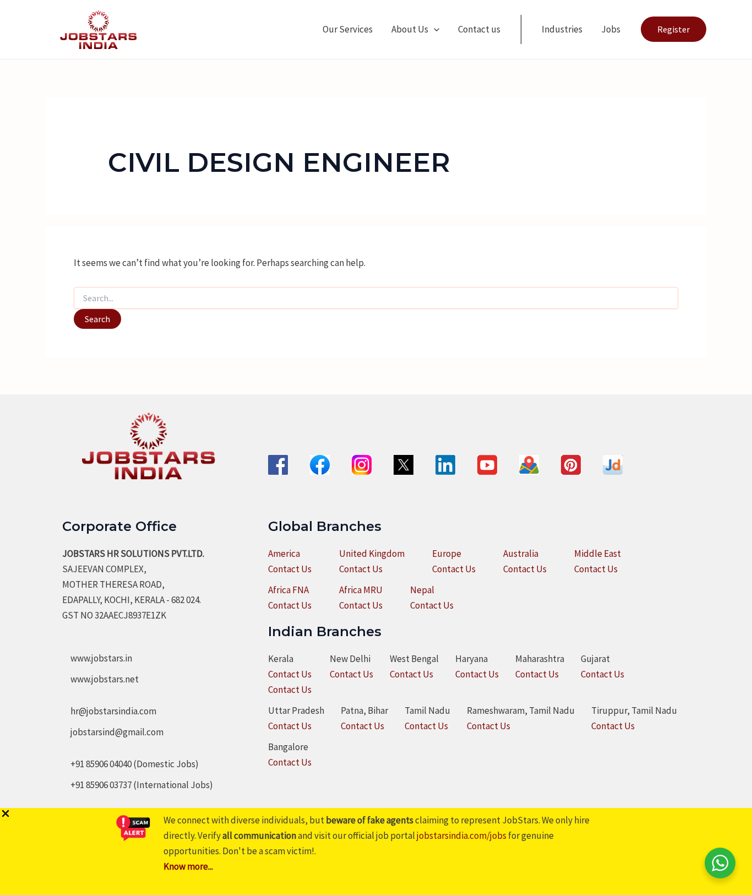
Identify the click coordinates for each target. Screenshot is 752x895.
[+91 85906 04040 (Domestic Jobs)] (130, 764)
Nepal (422, 590)
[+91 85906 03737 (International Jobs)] (137, 785)
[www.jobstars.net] (100, 679)
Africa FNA (288, 590)
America (284, 553)
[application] (433, 29)
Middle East (597, 553)
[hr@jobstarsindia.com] (109, 711)
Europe (446, 553)
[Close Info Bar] (5, 814)
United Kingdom (372, 553)
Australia (520, 553)
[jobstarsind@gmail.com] (113, 732)
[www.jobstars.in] (97, 658)
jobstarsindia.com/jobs (461, 835)
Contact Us (290, 569)
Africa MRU (361, 590)
